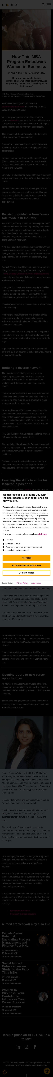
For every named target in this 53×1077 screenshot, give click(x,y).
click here (42, 534)
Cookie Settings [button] (26, 573)
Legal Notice (36, 583)
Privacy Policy (22, 583)
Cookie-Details (7, 583)
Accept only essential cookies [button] (26, 565)
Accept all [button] (26, 558)
